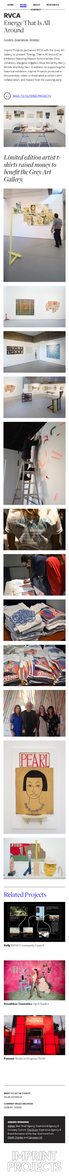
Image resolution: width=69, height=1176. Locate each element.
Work (23, 4)
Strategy (34, 39)
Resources (53, 4)
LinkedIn (18, 1107)
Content (8, 39)
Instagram (8, 1107)
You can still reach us (13, 1096)
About (36, 4)
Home (10, 4)
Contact (36, 9)
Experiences (21, 39)
